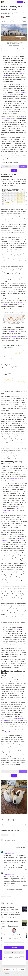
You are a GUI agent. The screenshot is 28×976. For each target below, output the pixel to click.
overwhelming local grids (17, 554)
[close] (24, 929)
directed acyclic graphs (17, 730)
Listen (24, 17)
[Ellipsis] (26, 852)
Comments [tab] (4, 835)
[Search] (25, 903)
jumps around (17, 433)
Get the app (21, 969)
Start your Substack (10, 969)
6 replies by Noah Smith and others (14, 889)
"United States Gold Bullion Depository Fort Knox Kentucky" (14, 42)
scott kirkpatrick (8, 852)
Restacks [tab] (11, 835)
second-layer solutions (7, 732)
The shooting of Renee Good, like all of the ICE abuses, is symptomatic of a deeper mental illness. (10, 913)
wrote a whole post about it (17, 478)
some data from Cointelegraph (13, 337)
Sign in (25, 2)
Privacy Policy (16, 959)
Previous (6, 825)
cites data (11, 331)
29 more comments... (6, 896)
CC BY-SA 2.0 (16, 45)
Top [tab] (3, 903)
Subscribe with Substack (15, 953)
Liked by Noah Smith (10, 853)
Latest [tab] (6, 903)
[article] (14, 913)
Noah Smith (7, 16)
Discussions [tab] (12, 903)
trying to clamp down (7, 552)
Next (23, 825)
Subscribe (19, 2)
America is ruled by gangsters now (10, 922)
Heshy (5, 873)
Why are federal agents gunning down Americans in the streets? (9, 909)
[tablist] (7, 835)
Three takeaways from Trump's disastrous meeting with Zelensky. (9, 925)
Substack (7, 973)
